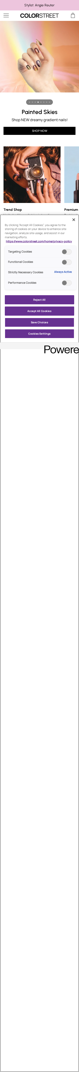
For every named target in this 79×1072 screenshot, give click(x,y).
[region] (39, 5)
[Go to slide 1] (29, 102)
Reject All (39, 299)
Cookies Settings (39, 333)
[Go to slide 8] (49, 102)
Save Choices (39, 322)
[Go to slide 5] (40, 102)
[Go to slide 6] (43, 102)
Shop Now (39, 131)
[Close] (74, 219)
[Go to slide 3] (35, 102)
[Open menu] (10, 15)
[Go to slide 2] (32, 102)
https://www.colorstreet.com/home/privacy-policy (39, 241)
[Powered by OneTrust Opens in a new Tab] (60, 346)
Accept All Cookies (39, 311)
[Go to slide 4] (38, 102)
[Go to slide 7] (46, 102)
